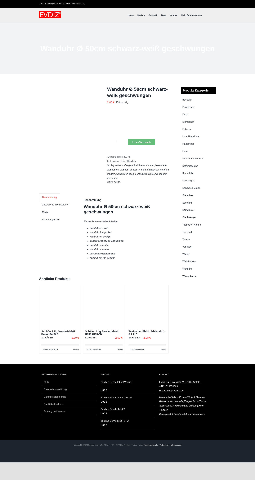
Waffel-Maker (189, 261)
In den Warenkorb (141, 142)
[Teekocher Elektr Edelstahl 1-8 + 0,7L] (147, 306)
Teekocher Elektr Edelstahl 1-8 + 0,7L (147, 332)
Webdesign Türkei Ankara (170, 445)
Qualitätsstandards (53, 404)
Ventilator (187, 246)
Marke (45, 212)
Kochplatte (188, 173)
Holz (184, 151)
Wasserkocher (189, 276)
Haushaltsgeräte (151, 445)
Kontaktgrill (188, 180)
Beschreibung (49, 197)
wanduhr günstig (129, 169)
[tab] (49, 197)
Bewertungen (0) (50, 219)
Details (76, 349)
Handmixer (188, 144)
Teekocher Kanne (191, 224)
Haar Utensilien (190, 136)
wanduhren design (126, 174)
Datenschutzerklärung (55, 389)
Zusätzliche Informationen (55, 204)
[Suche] (211, 15)
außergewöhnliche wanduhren (138, 165)
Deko (122, 161)
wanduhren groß (145, 174)
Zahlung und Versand (55, 411)
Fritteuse (187, 129)
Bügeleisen (188, 107)
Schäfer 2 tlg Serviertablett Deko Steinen (58, 332)
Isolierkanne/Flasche (193, 158)
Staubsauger (189, 217)
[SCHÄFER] (118, 126)
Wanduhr (131, 161)
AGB (46, 382)
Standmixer (188, 210)
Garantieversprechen (55, 397)
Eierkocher (188, 122)
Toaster (186, 239)
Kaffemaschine (190, 166)
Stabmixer (187, 195)
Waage (186, 254)
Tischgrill (187, 232)
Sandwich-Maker (191, 188)
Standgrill (187, 202)
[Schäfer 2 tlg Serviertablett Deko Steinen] (60, 306)
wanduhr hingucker (149, 169)
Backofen (187, 99)
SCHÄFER (47, 337)
